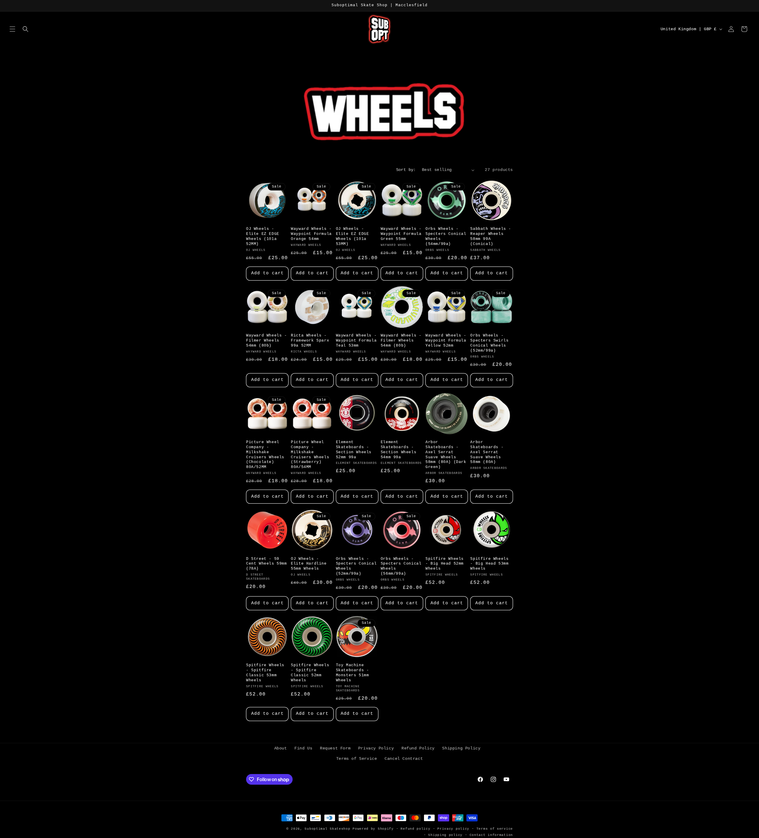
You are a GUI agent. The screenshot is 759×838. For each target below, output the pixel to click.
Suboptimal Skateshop (327, 829)
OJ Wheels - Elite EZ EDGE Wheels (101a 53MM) (352, 236)
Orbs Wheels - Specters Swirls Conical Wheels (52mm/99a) (489, 343)
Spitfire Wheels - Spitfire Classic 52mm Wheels (310, 672)
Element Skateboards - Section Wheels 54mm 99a (398, 449)
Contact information (491, 835)
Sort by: (406, 169)
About (280, 748)
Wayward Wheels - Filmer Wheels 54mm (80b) (266, 340)
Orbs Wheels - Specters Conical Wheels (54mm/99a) (445, 236)
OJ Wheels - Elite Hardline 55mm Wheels (308, 564)
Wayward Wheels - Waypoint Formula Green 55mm (401, 234)
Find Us (303, 748)
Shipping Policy (461, 748)
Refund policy (415, 829)
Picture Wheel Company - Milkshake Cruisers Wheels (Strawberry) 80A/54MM (310, 454)
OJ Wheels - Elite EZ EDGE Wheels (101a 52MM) (262, 236)
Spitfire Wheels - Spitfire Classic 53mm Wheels (265, 672)
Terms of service (494, 829)
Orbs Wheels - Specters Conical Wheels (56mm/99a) (401, 566)
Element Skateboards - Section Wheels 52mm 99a (353, 449)
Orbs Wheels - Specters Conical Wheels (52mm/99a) (356, 566)
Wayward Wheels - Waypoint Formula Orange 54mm (311, 234)
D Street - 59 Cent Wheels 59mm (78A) (266, 564)
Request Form (335, 748)
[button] (12, 29)
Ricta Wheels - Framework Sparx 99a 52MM (310, 340)
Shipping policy (445, 835)
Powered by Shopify (373, 829)
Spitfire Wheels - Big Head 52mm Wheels (444, 564)
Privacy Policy (376, 748)
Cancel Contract (404, 758)
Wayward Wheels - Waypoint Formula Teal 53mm (356, 340)
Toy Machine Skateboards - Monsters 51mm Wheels (352, 672)
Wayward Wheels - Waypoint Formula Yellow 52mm (445, 340)
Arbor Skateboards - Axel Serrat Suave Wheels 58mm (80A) (486, 452)
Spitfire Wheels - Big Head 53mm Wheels (489, 564)
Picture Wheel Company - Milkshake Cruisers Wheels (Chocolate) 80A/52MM (265, 454)
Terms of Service (356, 758)
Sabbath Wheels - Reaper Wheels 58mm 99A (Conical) (490, 236)
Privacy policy (453, 829)
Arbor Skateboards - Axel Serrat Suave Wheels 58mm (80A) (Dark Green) (445, 454)
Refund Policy (418, 748)
